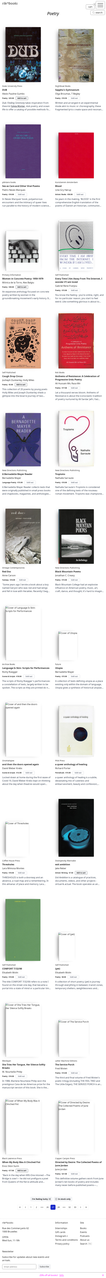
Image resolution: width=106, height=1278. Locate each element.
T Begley (75, 93)
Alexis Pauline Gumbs (13, 93)
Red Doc (6, 571)
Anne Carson (9, 575)
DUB (4, 89)
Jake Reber (60, 868)
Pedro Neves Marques (13, 189)
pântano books (9, 182)
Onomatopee (8, 760)
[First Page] (19, 1207)
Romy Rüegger (10, 671)
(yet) (57, 968)
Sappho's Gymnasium (67, 89)
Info (61, 1275)
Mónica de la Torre (12, 282)
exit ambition (62, 864)
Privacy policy (62, 1243)
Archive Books (8, 664)
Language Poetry (9, 482)
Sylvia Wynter (18, 106)
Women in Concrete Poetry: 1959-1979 (22, 278)
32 (69, 1207)
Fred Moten (61, 1068)
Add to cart (21, 98)
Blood (58, 186)
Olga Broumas (62, 93)
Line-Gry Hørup (63, 189)
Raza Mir (76, 383)
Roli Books (60, 372)
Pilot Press (60, 760)
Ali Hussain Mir (62, 383)
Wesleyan (6, 1060)
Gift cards (60, 1232)
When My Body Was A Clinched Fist (21, 1162)
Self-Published (62, 275)
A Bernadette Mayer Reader (17, 474)
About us (84, 1239)
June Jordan (61, 1169)
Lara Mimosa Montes (13, 868)
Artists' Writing (61, 873)
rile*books (10, 3)
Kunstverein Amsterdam (66, 182)
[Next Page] (80, 1207)
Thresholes (8, 864)
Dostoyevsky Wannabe (65, 860)
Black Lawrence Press (12, 1158)
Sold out (74, 98)
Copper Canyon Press (65, 1158)
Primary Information (11, 275)
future (58, 664)
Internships (61, 1228)
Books (83, 1228)
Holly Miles (28, 380)
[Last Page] (86, 1207)
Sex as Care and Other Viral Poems (21, 186)
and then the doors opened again (20, 764)
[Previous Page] (25, 1207)
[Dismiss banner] (103, 1275)
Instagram (60, 1236)
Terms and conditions (66, 1239)
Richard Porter (63, 768)
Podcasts (85, 1236)
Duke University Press (12, 86)
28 (58, 1207)
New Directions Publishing (14, 470)
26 (47, 1207)
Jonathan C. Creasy (65, 575)
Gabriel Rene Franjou (66, 285)
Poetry (5, 98)
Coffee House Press (11, 860)
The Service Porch (64, 1064)
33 (75, 1207)
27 (53, 1207)
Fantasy (5, 580)
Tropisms (60, 474)
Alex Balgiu (28, 282)
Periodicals (59, 773)
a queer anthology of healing (71, 764)
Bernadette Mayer (11, 477)
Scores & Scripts (8, 676)
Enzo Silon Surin (10, 1166)
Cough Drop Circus (12, 376)
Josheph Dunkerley (12, 380)
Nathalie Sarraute (64, 477)
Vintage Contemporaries (13, 567)
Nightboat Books (63, 86)
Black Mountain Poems (68, 571)
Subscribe (44, 1266)
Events (83, 1232)
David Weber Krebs (12, 768)
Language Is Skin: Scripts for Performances (25, 668)
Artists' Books (60, 194)
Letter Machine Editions (66, 1060)
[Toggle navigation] (100, 5)
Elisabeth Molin (10, 972)
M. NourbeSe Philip (12, 1071)
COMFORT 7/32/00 (12, 968)
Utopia (59, 668)
